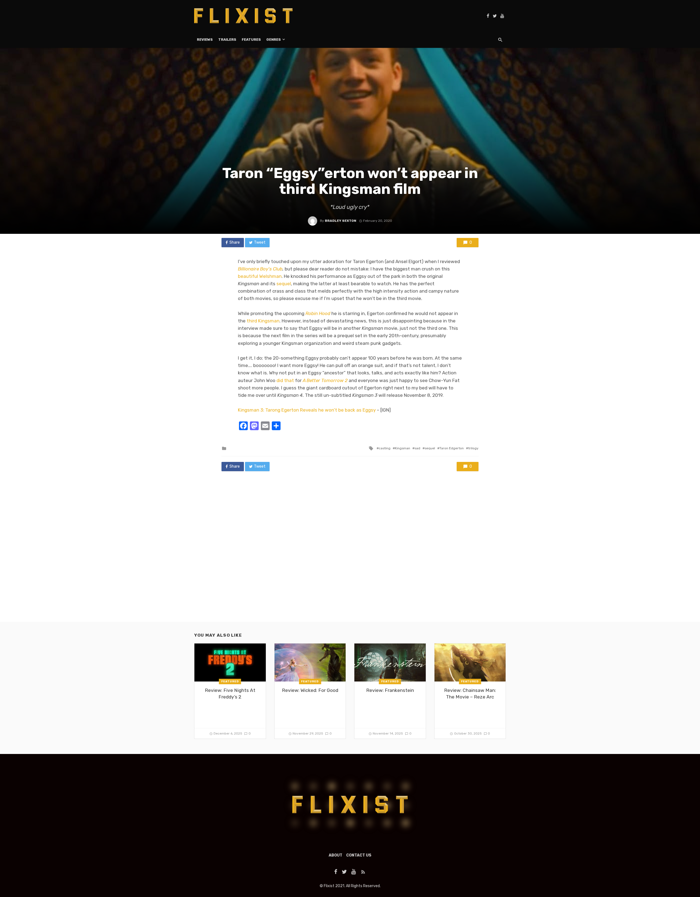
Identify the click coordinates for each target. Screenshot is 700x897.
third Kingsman (263, 321)
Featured (230, 681)
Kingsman (402, 448)
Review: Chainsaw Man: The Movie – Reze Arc (470, 694)
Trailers (227, 39)
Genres (273, 39)
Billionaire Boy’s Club (260, 269)
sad (417, 448)
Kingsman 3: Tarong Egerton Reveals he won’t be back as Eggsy (307, 410)
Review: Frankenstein (390, 690)
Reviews (205, 39)
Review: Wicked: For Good (310, 690)
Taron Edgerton (451, 448)
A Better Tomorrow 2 (325, 380)
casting (384, 448)
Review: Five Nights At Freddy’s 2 (230, 694)
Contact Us (358, 855)
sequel (283, 283)
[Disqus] (350, 552)
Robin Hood (317, 313)
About (335, 855)
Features (251, 39)
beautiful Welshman (260, 276)
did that (285, 380)
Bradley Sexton (340, 221)
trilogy (473, 448)
